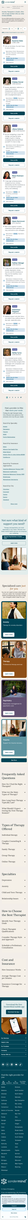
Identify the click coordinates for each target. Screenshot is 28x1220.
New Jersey (18, 1103)
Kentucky (4, 1143)
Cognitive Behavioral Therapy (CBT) (13, 469)
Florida (3, 1117)
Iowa (2, 1127)
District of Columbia (7, 1110)
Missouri (3, 1167)
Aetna (4, 447)
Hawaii (3, 1123)
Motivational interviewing (10, 479)
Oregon (17, 1123)
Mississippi (4, 1170)
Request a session (14, 71)
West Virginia (19, 1163)
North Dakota (19, 1093)
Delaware (4, 1113)
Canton (5, 494)
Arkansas (4, 1093)
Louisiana (4, 1147)
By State (3, 1082)
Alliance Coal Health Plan (10, 449)
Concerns (6, 29)
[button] (14, 537)
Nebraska (18, 1097)
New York (17, 1113)
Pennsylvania (18, 1127)
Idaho (3, 1130)
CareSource (6, 457)
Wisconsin (18, 1160)
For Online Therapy (23, 1082)
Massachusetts (5, 1150)
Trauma (5, 432)
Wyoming (17, 1167)
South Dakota (19, 1137)
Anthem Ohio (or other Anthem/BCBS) (14, 454)
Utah (16, 1147)
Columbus (6, 489)
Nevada (17, 1110)
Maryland (4, 1153)
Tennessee (18, 1140)
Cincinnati (6, 492)
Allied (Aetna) (7, 452)
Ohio (16, 1117)
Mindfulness (6, 477)
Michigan (4, 1160)
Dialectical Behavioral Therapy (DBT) (13, 474)
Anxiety (5, 426)
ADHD (4, 434)
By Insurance (9, 1082)
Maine (3, 1157)
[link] (14, 54)
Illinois (3, 1133)
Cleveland (6, 499)
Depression (6, 429)
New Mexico (18, 1107)
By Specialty (15, 1082)
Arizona (3, 1097)
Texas (16, 1143)
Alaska (3, 1087)
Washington (18, 1157)
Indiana (3, 1137)
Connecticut (4, 1107)
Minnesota (4, 1163)
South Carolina (19, 1133)
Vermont (17, 1153)
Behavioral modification (10, 471)
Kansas (3, 1140)
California (4, 1100)
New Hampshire (19, 1100)
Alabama (4, 1090)
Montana (17, 1087)
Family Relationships (9, 437)
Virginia (17, 1150)
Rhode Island (19, 1130)
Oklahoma (18, 1120)
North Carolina (19, 1090)
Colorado (4, 1103)
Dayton (5, 497)
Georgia (3, 1120)
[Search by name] (25, 29)
